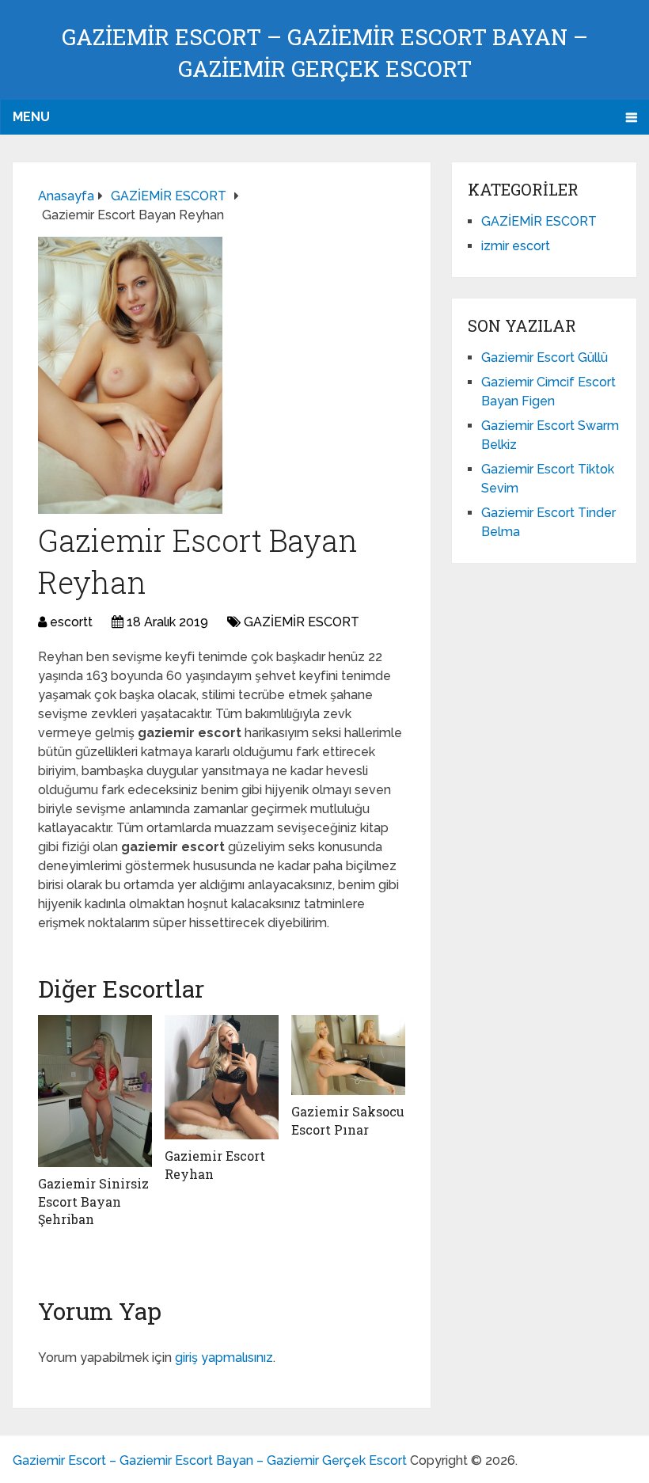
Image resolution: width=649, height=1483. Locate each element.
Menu (31, 116)
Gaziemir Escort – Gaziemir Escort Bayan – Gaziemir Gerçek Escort (210, 1460)
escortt (71, 621)
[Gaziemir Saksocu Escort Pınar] (348, 1055)
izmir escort (515, 245)
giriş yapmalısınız (224, 1357)
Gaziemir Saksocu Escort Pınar (347, 1120)
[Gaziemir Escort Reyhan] (222, 1077)
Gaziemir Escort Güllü (544, 357)
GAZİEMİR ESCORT (301, 621)
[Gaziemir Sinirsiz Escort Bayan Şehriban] (95, 1091)
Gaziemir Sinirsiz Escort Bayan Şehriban (93, 1201)
